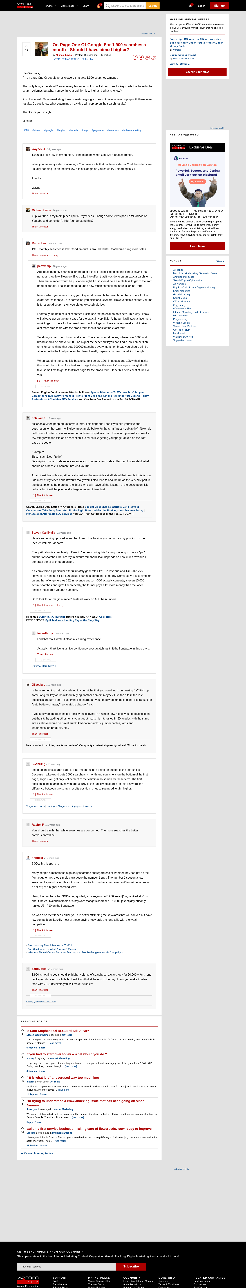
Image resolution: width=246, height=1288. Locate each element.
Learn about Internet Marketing (139, 1281)
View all (220, 261)
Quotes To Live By (48, 1002)
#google (48, 130)
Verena (177, 49)
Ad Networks (180, 284)
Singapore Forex (35, 806)
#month (73, 130)
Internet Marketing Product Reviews (192, 312)
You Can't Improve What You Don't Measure (53, 949)
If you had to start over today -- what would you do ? (66, 1054)
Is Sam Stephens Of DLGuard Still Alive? (57, 1031)
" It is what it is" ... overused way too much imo (62, 1077)
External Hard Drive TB (45, 665)
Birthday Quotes (33, 1002)
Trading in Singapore (58, 806)
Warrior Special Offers (99, 1281)
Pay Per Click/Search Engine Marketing (194, 287)
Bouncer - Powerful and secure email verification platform (196, 214)
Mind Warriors (180, 315)
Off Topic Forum (181, 329)
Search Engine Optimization (187, 280)
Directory (163, 1281)
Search (152, 5)
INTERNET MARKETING (66, 59)
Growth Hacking (181, 294)
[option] (197, 196)
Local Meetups (181, 333)
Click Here (105, 616)
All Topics (178, 270)
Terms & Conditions (168, 1284)
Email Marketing (181, 291)
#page (85, 130)
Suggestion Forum (182, 340)
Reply (29, 1122)
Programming (180, 319)
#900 (26, 130)
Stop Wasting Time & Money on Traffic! (50, 945)
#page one (98, 130)
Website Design (181, 322)
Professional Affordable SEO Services (55, 399)
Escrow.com (200, 1284)
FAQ (55, 1281)
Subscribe (87, 59)
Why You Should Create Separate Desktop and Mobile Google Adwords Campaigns (75, 952)
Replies (31, 1047)
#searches (112, 130)
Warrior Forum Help (183, 336)
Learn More (197, 246)
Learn (86, 5)
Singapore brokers (81, 806)
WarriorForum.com (183, 58)
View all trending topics (37, 1153)
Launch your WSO (197, 71)
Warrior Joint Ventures (184, 326)
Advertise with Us (148, 34)
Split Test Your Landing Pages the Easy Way (72, 620)
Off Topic (67, 1035)
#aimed (36, 130)
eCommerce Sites (182, 308)
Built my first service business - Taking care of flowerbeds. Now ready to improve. (89, 1129)
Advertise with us (132, 1284)
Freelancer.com (202, 1281)
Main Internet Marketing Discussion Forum (195, 273)
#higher (61, 130)
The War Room (96, 1284)
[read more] (55, 1043)
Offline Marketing (182, 301)
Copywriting (179, 305)
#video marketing (132, 130)
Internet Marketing (60, 1058)
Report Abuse (60, 1284)
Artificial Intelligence (183, 277)
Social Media (180, 298)
